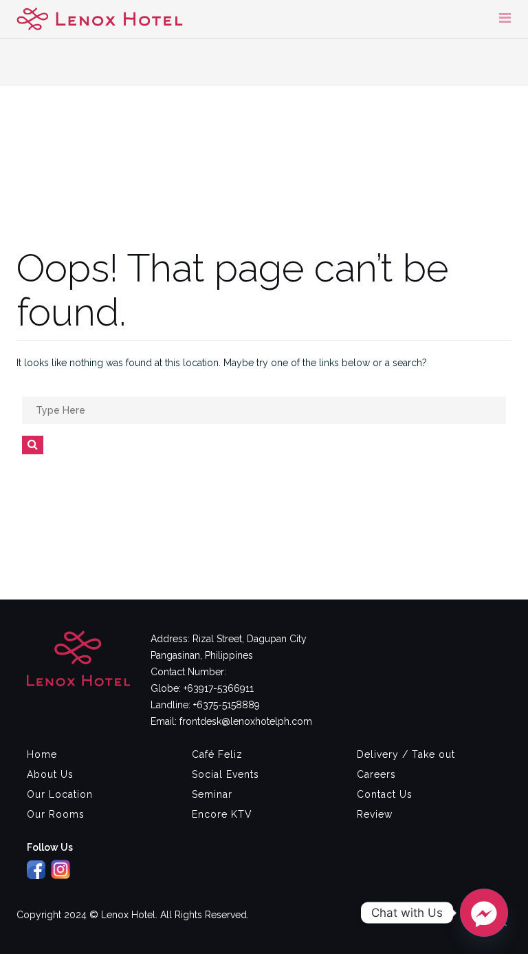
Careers (376, 774)
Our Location (60, 794)
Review (375, 814)
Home (42, 754)
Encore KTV (222, 814)
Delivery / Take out (406, 754)
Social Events (225, 774)
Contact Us (384, 794)
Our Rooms (56, 814)
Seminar (212, 794)
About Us (50, 774)
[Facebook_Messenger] (484, 913)
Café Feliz (217, 754)
